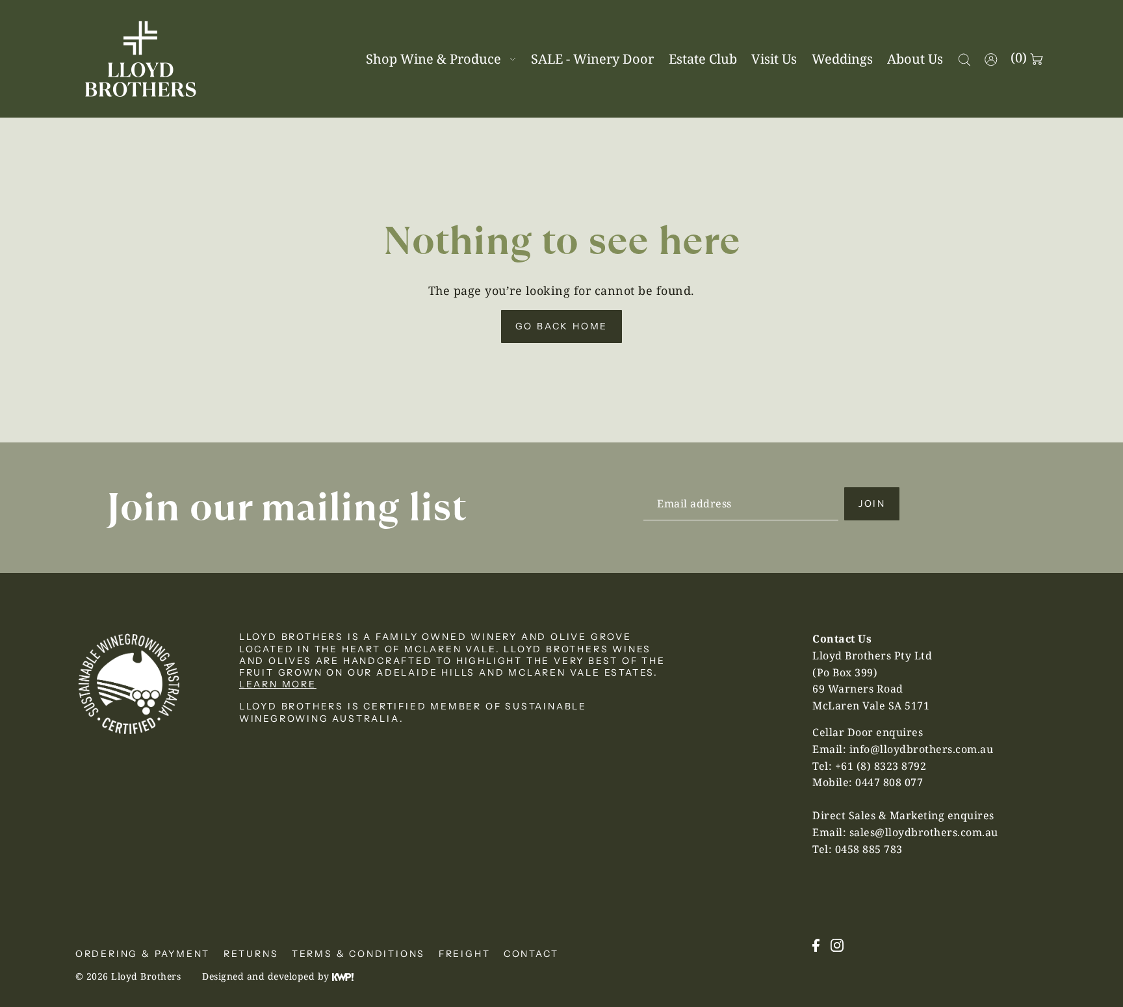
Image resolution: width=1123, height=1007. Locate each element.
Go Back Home (561, 326)
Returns (251, 954)
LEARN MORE (277, 684)
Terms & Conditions (358, 954)
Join (872, 503)
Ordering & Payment (142, 954)
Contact (531, 954)
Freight (465, 954)
